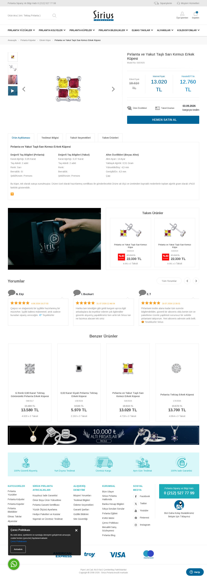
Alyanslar (12, 521)
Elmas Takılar (15, 516)
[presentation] (187, 281)
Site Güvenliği (80, 519)
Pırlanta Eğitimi (109, 513)
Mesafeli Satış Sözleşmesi (109, 529)
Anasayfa (12, 40)
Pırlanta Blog (108, 535)
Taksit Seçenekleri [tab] (80, 137)
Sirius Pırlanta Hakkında (109, 498)
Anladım (18, 549)
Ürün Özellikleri (139, 108)
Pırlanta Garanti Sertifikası (46, 505)
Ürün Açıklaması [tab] (21, 137)
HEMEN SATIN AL (164, 119)
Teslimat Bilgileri (81, 500)
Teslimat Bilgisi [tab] (50, 137)
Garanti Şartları (81, 509)
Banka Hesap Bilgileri (113, 504)
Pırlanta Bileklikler (12, 510)
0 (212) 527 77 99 (47, 3)
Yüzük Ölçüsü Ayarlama (45, 509)
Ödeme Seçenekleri (83, 505)
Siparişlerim (166, 3)
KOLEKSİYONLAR (187, 30)
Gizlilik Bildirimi (80, 514)
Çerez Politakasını (19, 541)
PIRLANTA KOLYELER (51, 30)
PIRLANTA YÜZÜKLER (20, 30)
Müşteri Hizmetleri (190, 3)
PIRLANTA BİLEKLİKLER (112, 30)
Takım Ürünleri (110, 137)
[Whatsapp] (13, 564)
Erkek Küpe (45, 40)
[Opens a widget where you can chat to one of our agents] (195, 572)
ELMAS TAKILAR (141, 30)
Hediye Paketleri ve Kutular (46, 514)
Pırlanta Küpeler (28, 40)
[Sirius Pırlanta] (103, 15)
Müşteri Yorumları (82, 495)
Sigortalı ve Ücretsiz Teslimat (48, 519)
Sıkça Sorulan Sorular (113, 508)
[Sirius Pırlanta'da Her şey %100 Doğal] (103, 435)
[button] (24, 89)
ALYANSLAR (163, 30)
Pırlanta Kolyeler (16, 499)
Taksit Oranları (167, 108)
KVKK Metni (108, 518)
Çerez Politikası (110, 523)
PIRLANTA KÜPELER (81, 30)
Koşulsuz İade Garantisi (45, 495)
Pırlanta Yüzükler (12, 493)
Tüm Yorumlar (169, 281)
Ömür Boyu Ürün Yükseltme (47, 500)
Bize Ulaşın (108, 491)
